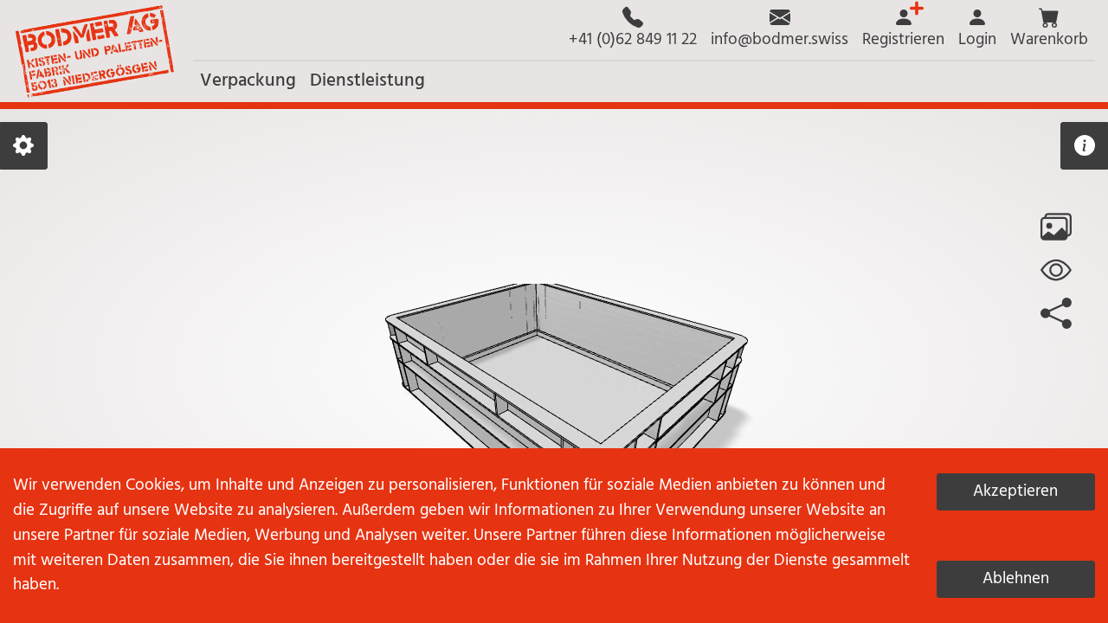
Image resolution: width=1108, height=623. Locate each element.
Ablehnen (1015, 579)
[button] (1049, 30)
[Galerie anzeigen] (1056, 226)
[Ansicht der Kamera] (1056, 270)
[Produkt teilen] (1056, 313)
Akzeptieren (1015, 491)
